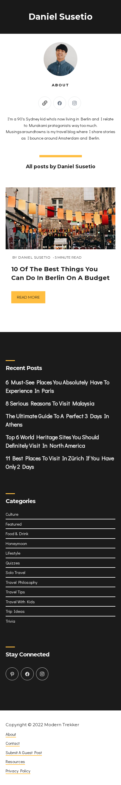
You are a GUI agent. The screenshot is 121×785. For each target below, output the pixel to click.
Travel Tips (15, 592)
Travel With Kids (20, 601)
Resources (15, 761)
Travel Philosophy (21, 582)
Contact (13, 743)
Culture (12, 514)
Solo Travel (15, 572)
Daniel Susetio (34, 257)
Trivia (10, 621)
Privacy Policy (18, 770)
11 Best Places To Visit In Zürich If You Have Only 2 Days (60, 462)
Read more (28, 297)
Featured (14, 524)
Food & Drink (17, 533)
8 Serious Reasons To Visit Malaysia (50, 403)
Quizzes (13, 563)
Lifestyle (13, 553)
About (11, 734)
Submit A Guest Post (24, 752)
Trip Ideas (15, 611)
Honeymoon (16, 543)
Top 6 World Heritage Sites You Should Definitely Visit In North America (52, 441)
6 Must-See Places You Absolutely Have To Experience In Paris (57, 386)
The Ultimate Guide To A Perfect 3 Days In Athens (57, 420)
